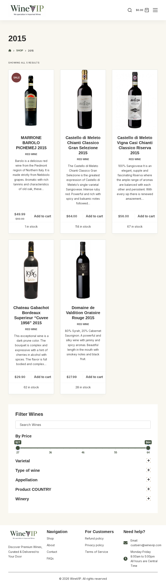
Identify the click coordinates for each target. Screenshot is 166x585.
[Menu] (155, 10)
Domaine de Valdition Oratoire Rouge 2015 (83, 312)
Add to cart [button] (42, 216)
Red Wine (31, 154)
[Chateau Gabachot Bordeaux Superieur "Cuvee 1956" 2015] (31, 270)
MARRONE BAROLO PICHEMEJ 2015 (31, 142)
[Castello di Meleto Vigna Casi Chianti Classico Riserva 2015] (134, 100)
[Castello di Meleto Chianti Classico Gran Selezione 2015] (83, 100)
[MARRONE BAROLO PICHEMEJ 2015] (31, 100)
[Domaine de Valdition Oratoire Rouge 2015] (83, 270)
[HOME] (9, 50)
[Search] (130, 10)
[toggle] (149, 460)
